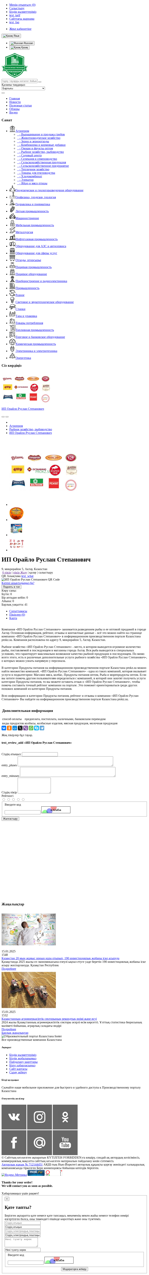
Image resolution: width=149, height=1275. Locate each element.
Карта (13, 618)
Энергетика (23, 358)
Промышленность (27, 288)
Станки (20, 309)
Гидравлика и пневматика (33, 204)
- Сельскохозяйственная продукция (41, 162)
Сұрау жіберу (18, 1072)
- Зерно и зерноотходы (33, 141)
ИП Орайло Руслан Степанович (23, 408)
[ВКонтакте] (4, 728)
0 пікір (6, 572)
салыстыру (46, 572)
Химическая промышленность (36, 344)
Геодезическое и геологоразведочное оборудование (49, 190)
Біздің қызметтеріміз (22, 1055)
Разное (20, 295)
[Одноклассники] (9, 728)
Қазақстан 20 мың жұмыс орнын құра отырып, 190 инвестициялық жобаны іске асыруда (60, 958)
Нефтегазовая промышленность (37, 239)
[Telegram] (42, 728)
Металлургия (24, 232)
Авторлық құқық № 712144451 (22, 1164)
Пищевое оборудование (31, 274)
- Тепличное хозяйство (33, 169)
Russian (28, 43)
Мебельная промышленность (35, 225)
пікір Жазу (20, 572)
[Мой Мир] (14, 728)
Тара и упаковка (26, 316)
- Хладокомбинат (29, 176)
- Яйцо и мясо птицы (32, 183)
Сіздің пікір (9, 792)
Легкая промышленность (32, 211)
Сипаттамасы (18, 611)
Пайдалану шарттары (23, 1062)
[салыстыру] (3, 416)
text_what (27, 576)
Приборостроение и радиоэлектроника (41, 281)
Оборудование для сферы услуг (36, 253)
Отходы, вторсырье (28, 260)
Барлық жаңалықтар (15, 1032)
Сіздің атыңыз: (11, 754)
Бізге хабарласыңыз (22, 1065)
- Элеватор (25, 179)
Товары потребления (29, 323)
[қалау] (7, 416)
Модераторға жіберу (75, 1269)
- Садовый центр (29, 155)
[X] (20, 728)
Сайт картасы (18, 1068)
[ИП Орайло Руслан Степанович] (43, 504)
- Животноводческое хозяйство (38, 138)
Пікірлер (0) (17, 614)
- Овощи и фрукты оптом (35, 148)
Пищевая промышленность (34, 267)
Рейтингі (7, 795)
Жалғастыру (10, 818)
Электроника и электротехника (36, 351)
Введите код (13, 804)
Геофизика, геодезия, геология (36, 197)
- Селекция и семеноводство (37, 158)
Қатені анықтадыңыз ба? (18, 583)
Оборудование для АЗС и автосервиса (41, 246)
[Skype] (36, 728)
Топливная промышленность (35, 330)
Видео (13, 112)
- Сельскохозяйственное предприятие (43, 165)
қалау (32, 572)
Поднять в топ (11, 586)
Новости (15, 102)
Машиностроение (27, 218)
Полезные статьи (20, 105)
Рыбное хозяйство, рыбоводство (30, 429)
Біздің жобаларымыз (22, 1058)
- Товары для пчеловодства (36, 172)
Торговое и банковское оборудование (40, 337)
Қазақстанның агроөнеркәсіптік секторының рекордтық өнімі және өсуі (49, 1018)
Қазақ (24, 47)
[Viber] (25, 728)
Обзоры (14, 109)
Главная (14, 98)
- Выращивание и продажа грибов (41, 134)
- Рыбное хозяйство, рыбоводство (40, 151)
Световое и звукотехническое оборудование (45, 302)
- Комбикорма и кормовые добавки (41, 144)
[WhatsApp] (31, 728)
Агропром (22, 131)
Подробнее (9, 968)
